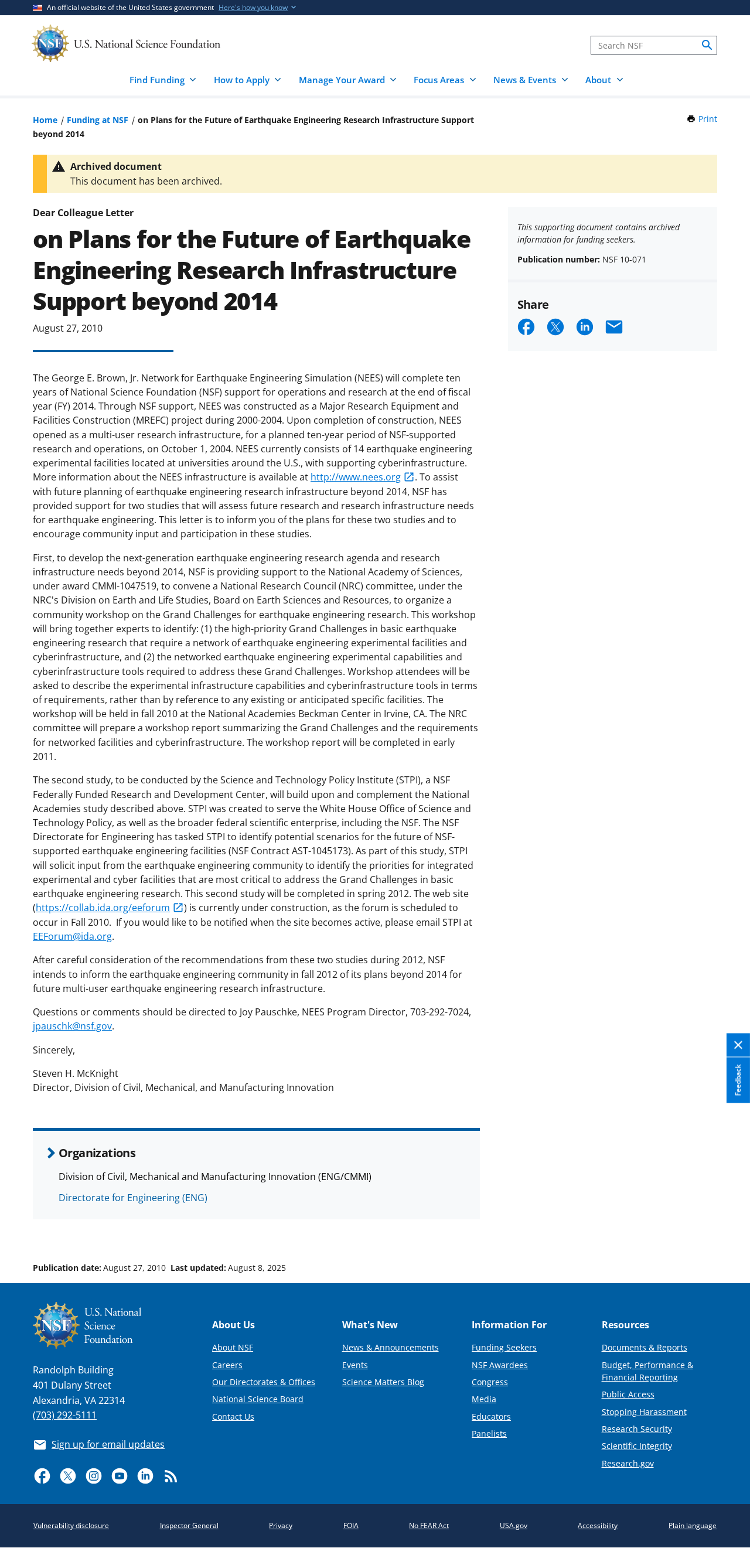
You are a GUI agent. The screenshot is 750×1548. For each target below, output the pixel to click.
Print (707, 118)
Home (45, 119)
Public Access (628, 1394)
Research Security (637, 1428)
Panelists (489, 1433)
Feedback (738, 1080)
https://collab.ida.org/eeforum (103, 907)
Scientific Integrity (637, 1445)
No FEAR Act (429, 1525)
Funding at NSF (97, 119)
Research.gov (628, 1463)
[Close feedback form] (738, 1046)
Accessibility (598, 1525)
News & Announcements (390, 1347)
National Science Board (258, 1398)
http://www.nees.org (356, 476)
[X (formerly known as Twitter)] (68, 1476)
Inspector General (189, 1525)
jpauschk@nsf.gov (72, 1026)
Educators (491, 1416)
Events (355, 1364)
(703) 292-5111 (65, 1415)
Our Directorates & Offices (263, 1381)
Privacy (280, 1525)
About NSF (232, 1347)
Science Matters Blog (383, 1381)
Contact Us (233, 1416)
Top (724, 1223)
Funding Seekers (504, 1347)
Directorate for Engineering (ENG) (133, 1197)
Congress (490, 1381)
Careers (227, 1364)
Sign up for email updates (108, 1444)
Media (484, 1398)
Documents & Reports (644, 1347)
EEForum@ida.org (72, 936)
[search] (707, 45)
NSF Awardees (500, 1364)
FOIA (351, 1525)
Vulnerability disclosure (71, 1525)
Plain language (693, 1525)
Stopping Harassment (644, 1411)
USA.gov (513, 1525)
